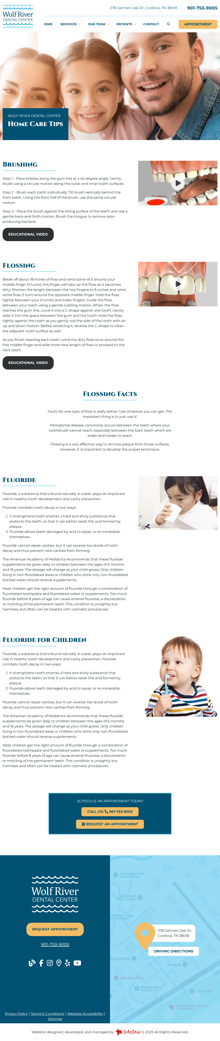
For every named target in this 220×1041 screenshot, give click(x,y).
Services (69, 24)
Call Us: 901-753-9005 (110, 812)
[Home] (18, 16)
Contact (151, 24)
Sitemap (55, 1019)
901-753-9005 (202, 8)
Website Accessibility (85, 1014)
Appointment (198, 24)
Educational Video (28, 234)
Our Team (97, 24)
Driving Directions (173, 951)
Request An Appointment (111, 824)
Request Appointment (55, 929)
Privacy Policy (16, 1014)
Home (47, 24)
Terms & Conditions (47, 1014)
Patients (124, 24)
